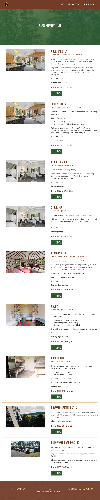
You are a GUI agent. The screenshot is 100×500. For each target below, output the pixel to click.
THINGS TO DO (74, 4)
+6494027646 (20, 489)
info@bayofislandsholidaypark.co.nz (50, 491)
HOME (61, 4)
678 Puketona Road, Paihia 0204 (82, 489)
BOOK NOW (89, 4)
